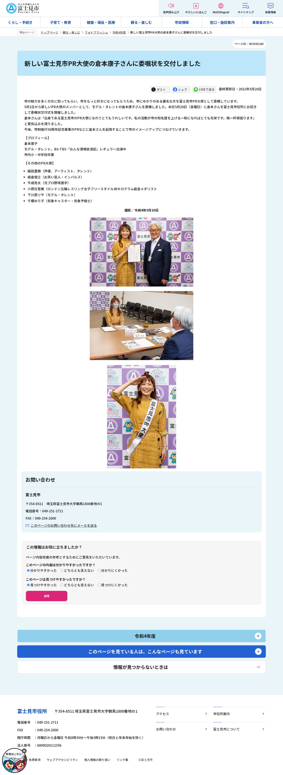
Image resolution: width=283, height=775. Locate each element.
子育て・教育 (60, 22)
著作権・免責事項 (28, 760)
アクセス (162, 713)
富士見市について (226, 729)
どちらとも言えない (79, 570)
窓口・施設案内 (222, 22)
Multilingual (221, 12)
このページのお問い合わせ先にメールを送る (64, 525)
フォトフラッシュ (96, 32)
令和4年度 (119, 32)
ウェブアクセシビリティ (62, 760)
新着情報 (270, 12)
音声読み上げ (171, 12)
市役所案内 (221, 713)
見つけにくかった (114, 584)
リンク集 (122, 760)
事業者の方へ (262, 22)
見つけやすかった (43, 584)
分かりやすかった (43, 570)
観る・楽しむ (141, 22)
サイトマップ (246, 12)
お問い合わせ (166, 729)
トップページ (49, 32)
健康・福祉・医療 (101, 22)
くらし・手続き (20, 22)
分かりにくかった (114, 570)
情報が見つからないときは (140, 667)
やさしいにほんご (196, 12)
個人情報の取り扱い (97, 760)
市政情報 (182, 22)
